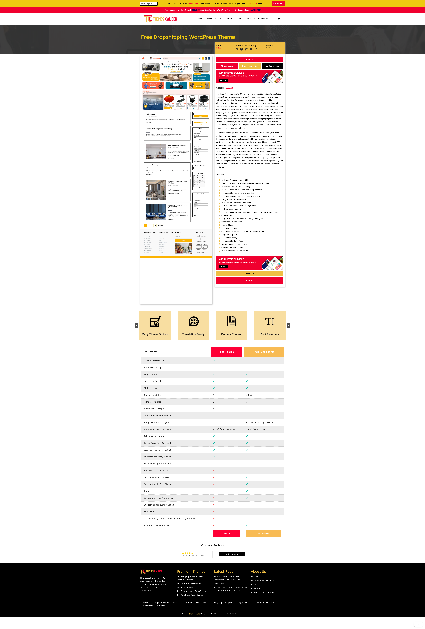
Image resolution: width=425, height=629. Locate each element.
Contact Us (259, 588)
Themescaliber (195, 614)
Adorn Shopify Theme (264, 592)
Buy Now (223, 80)
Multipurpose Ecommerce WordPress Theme (190, 578)
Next (288, 325)
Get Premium (263, 533)
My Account (244, 603)
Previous (136, 325)
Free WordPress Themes (265, 603)
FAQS (256, 584)
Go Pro (251, 59)
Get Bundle (278, 4)
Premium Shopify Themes (154, 606)
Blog (216, 603)
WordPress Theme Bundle (232, 222)
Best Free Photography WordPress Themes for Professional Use (231, 589)
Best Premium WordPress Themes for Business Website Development (227, 579)
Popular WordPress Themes (167, 603)
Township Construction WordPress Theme (189, 585)
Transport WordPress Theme (193, 591)
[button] (274, 18)
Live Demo (228, 66)
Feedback (250, 274)
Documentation (251, 66)
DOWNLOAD (226, 533)
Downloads (274, 66)
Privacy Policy (260, 576)
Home (145, 603)
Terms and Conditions (264, 580)
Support (229, 88)
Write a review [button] (232, 554)
